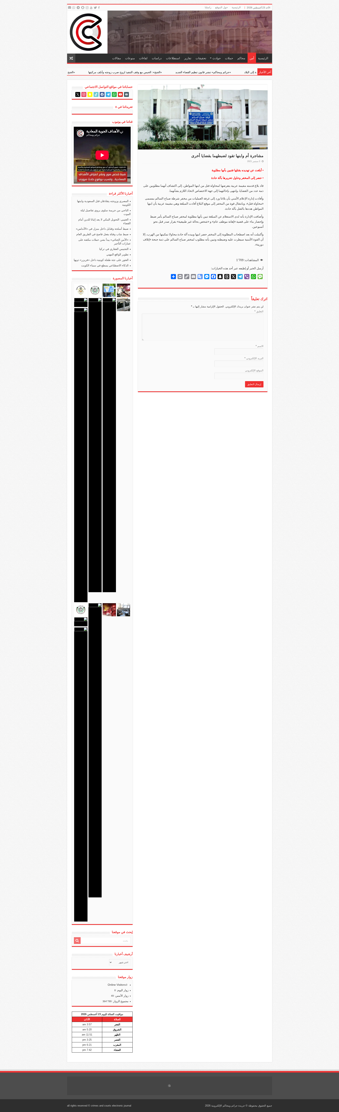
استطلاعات (173, 58)
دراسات (157, 58)
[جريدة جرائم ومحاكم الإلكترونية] (169, 32)
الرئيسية (236, 7)
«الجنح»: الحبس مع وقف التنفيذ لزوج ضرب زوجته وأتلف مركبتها (217, 72)
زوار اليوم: (122, 990)
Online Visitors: (117, 984)
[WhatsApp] (73, 7)
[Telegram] (78, 7)
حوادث (216, 58)
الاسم (259, 346)
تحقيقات (201, 58)
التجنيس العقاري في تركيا (113, 248)
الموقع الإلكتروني (254, 370)
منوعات (130, 58)
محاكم (241, 58)
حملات (229, 58)
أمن (252, 58)
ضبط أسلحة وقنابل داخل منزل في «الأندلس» (102, 228)
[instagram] (87, 7)
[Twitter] (95, 7)
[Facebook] (99, 7)
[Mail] (69, 7)
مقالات (116, 58)
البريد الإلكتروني (253, 358)
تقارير (187, 58)
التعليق (258, 311)
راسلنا (208, 7)
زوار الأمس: (121, 995)
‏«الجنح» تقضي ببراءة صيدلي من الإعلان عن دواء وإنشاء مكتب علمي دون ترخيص (121, 72)
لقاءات (143, 58)
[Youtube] (91, 7)
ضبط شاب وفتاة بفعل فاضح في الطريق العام (102, 234)
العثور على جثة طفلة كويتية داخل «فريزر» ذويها (101, 259)
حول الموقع (221, 7)
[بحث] (77, 940)
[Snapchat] (83, 7)
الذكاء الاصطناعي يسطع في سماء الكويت (104, 265)
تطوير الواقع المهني (117, 254)
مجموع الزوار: (120, 1001)
